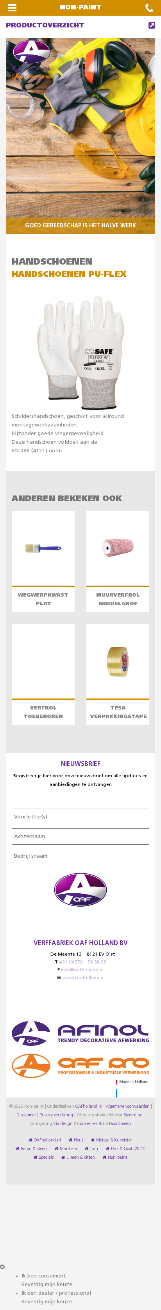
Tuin (93, 1149)
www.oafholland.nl (84, 978)
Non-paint (117, 1157)
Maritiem (68, 1149)
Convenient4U (90, 1124)
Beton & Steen (33, 1149)
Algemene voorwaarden (128, 1107)
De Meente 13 (66, 954)
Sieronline (132, 1115)
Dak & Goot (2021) (127, 1149)
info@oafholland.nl (82, 970)
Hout (78, 1140)
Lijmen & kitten (80, 1157)
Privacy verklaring (56, 1115)
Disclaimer (26, 1115)
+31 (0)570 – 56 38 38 (82, 962)
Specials (46, 1157)
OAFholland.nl (88, 1107)
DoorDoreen (120, 1124)
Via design (63, 1124)
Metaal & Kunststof (113, 1140)
